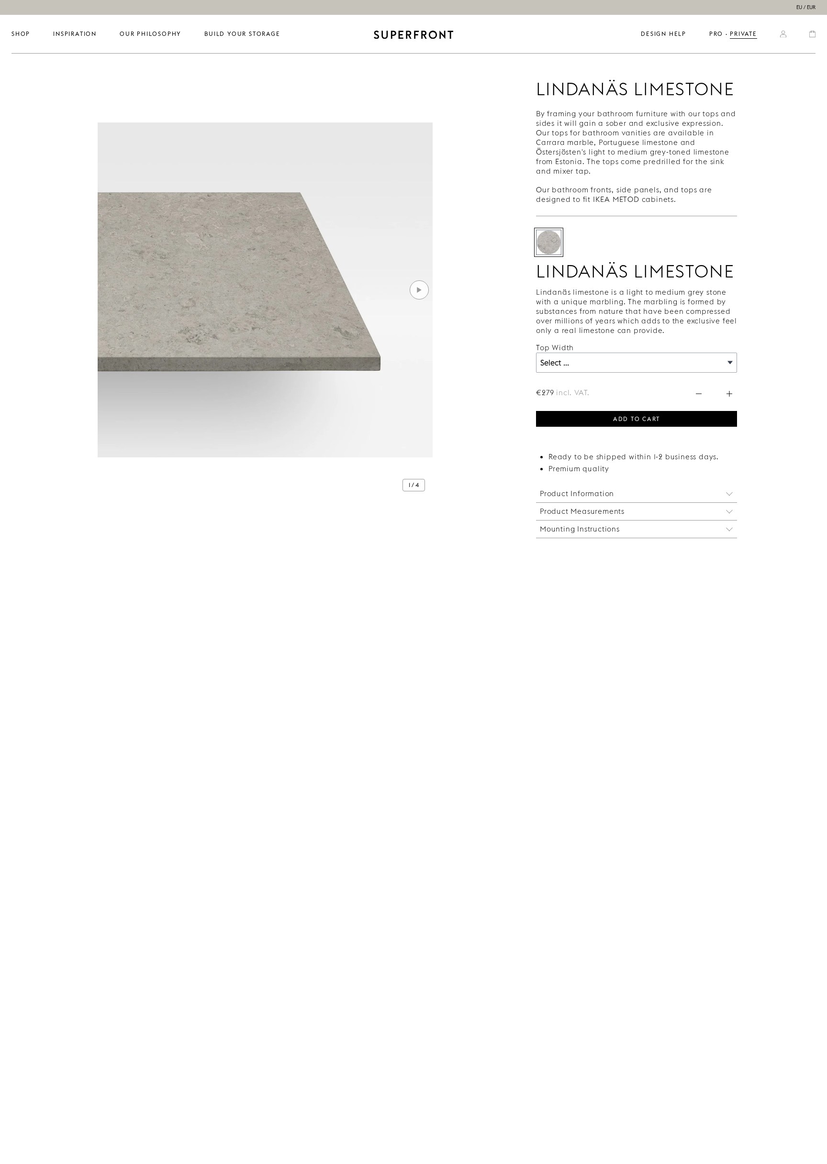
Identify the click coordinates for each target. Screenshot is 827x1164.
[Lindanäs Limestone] (548, 242)
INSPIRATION (75, 33)
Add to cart (636, 418)
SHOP (20, 33)
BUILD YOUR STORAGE (242, 33)
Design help (663, 33)
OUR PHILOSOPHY (150, 33)
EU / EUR (806, 7)
